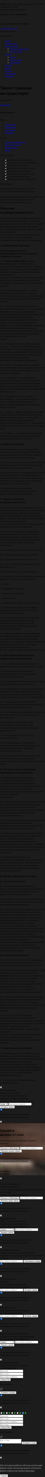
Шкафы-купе (11, 43)
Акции (8, 68)
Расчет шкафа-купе (19, 49)
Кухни (7, 40)
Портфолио (10, 124)
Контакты (9, 76)
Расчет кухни (16, 51)
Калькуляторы (11, 46)
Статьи (8, 71)
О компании (10, 73)
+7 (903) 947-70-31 (9, 28)
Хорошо (4, 1476)
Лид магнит (15, 62)
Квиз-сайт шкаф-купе (15, 142)
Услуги (8, 54)
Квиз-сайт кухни (12, 145)
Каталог (9, 65)
